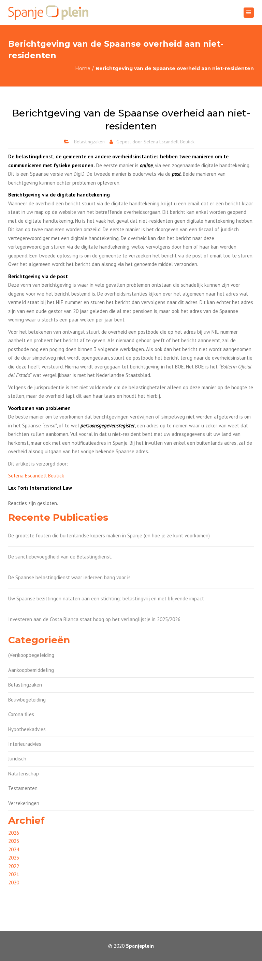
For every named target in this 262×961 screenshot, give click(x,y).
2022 (13, 866)
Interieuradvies (24, 744)
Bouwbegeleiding (27, 699)
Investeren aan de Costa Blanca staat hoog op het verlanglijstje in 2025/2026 (94, 619)
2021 (13, 874)
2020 (13, 882)
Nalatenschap (23, 773)
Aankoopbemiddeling (31, 670)
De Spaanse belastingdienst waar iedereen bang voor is (69, 577)
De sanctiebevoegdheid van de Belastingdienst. (60, 556)
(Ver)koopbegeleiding (31, 655)
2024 (13, 849)
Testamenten (23, 788)
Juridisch (17, 758)
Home (82, 68)
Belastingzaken (89, 142)
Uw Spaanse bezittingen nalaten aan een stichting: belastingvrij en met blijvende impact (106, 598)
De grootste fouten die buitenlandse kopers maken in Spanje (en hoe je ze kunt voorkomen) (109, 535)
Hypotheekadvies (27, 729)
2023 (13, 857)
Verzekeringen (23, 803)
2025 (13, 841)
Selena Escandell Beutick (169, 142)
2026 (13, 833)
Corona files (21, 714)
